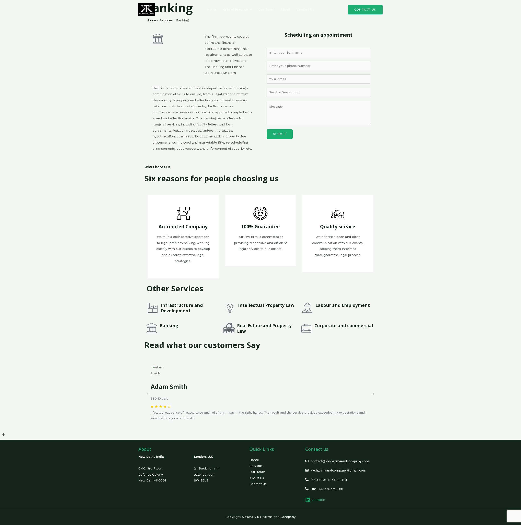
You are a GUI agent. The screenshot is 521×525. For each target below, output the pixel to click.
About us (257, 478)
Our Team (266, 9)
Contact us (258, 484)
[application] (250, 9)
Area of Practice (235, 9)
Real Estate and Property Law (264, 328)
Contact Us (305, 9)
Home (211, 9)
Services (166, 20)
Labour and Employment (342, 305)
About (285, 9)
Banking (169, 325)
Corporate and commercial (343, 325)
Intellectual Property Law (266, 305)
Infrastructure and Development (182, 308)
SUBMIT (279, 134)
